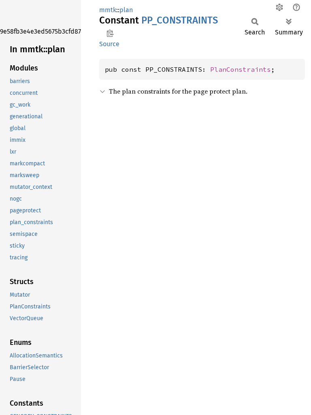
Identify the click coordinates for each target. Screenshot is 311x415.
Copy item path (110, 33)
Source (109, 44)
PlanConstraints (240, 69)
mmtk (107, 10)
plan (126, 10)
